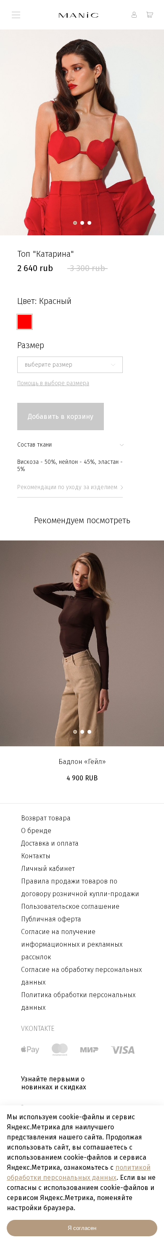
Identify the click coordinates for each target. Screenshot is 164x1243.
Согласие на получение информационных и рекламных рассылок (71, 944)
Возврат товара (46, 818)
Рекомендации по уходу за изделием (67, 487)
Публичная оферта (51, 919)
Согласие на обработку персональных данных (81, 976)
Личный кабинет (48, 869)
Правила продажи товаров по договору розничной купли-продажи (80, 887)
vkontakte (37, 1029)
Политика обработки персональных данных (78, 1001)
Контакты (35, 856)
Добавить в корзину (60, 417)
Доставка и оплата (50, 843)
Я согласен (82, 1228)
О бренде (36, 831)
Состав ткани (34, 444)
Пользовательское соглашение (70, 906)
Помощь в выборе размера (53, 383)
